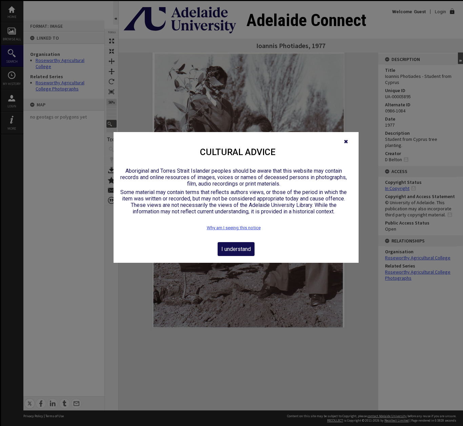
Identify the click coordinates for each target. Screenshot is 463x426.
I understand (236, 249)
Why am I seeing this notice (234, 227)
